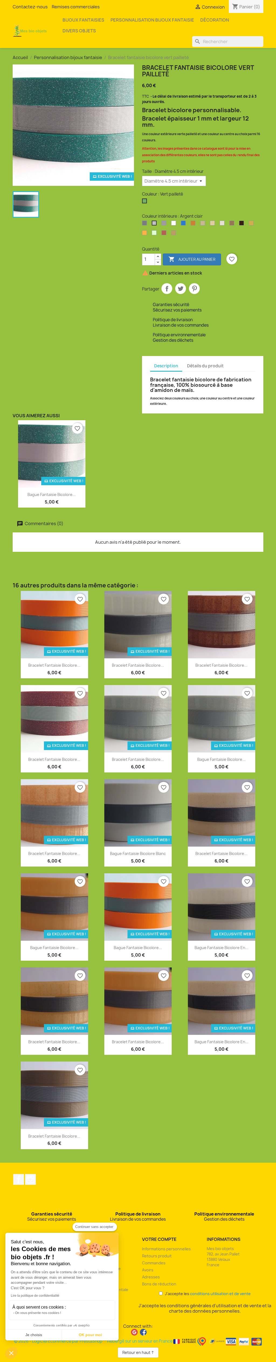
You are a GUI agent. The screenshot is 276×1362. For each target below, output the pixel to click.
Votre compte (159, 1239)
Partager (166, 288)
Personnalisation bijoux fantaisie (152, 20)
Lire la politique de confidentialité (35, 1296)
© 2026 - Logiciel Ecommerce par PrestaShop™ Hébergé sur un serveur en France (93, 1341)
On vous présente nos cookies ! (38, 1313)
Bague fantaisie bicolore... (51, 494)
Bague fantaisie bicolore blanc (138, 853)
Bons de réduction (159, 1283)
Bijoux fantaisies (83, 20)
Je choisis (33, 1335)
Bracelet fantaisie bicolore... (54, 665)
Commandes (153, 1262)
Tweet (180, 288)
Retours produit (157, 1255)
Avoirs (147, 1269)
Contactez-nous (30, 7)
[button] (11, 1352)
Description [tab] (166, 366)
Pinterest (194, 288)
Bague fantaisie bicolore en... (222, 947)
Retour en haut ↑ (138, 1352)
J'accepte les (207, 1293)
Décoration (214, 20)
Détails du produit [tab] (205, 366)
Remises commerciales (76, 7)
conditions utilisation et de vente (220, 1293)
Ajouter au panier (191, 259)
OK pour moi (90, 1335)
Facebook (18, 1179)
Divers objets (79, 31)
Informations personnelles (166, 1248)
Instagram (30, 1179)
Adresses (151, 1276)
